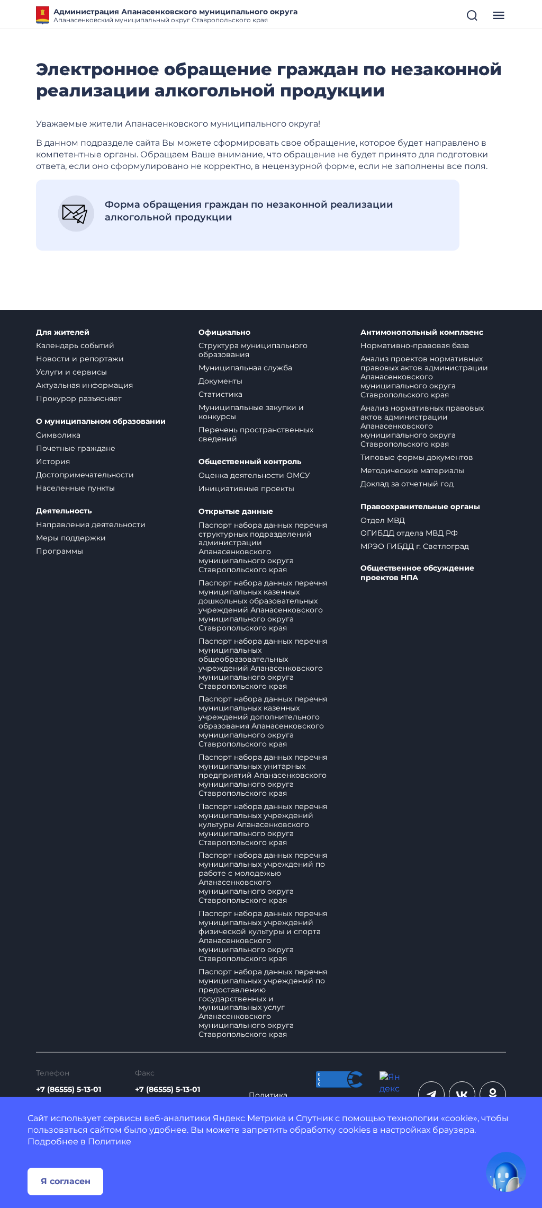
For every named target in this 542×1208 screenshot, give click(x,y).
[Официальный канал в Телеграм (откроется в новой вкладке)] (431, 1094)
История (53, 461)
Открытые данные (235, 511)
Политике (109, 1141)
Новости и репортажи (80, 358)
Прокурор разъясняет (79, 398)
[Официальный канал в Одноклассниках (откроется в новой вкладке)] (493, 1094)
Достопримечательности (85, 474)
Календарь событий (75, 345)
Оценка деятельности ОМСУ (254, 475)
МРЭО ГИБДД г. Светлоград (414, 546)
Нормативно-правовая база (414, 345)
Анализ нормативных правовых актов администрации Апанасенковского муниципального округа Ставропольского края (422, 426)
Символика (58, 435)
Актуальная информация (84, 385)
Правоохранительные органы (420, 506)
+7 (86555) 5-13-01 (68, 1089)
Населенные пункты (75, 488)
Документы (220, 381)
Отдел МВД (382, 520)
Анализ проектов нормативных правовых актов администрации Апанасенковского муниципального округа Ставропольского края (424, 376)
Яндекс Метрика (249, 1118)
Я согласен (66, 1181)
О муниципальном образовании (101, 421)
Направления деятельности (91, 524)
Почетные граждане (75, 448)
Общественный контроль (249, 461)
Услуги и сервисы (71, 372)
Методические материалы (412, 470)
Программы (59, 551)
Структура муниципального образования (253, 350)
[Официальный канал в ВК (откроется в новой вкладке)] (462, 1094)
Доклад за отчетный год (407, 483)
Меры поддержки (71, 538)
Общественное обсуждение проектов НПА (417, 573)
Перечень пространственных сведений (255, 434)
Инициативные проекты (246, 488)
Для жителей (62, 332)
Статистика (220, 394)
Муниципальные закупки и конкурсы (251, 412)
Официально (224, 332)
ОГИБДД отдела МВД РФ (409, 533)
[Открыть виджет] (506, 1172)
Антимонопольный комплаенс (421, 332)
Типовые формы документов (416, 457)
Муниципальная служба (245, 367)
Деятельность (64, 511)
